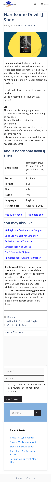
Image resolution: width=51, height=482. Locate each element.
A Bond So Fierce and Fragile (22, 321)
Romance (12, 316)
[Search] (37, 413)
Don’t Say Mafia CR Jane (17, 252)
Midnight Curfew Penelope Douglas (23, 230)
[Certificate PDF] (11, 4)
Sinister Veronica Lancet (18, 246)
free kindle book (35, 214)
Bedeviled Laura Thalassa (18, 241)
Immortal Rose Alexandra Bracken (23, 257)
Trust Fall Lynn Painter (22, 437)
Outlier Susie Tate (17, 325)
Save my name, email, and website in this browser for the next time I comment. (26, 388)
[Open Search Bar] (35, 4)
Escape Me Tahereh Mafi (23, 442)
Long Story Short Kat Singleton (21, 235)
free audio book (13, 214)
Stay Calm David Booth (22, 446)
